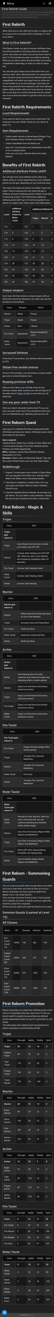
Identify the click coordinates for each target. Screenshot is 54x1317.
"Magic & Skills (24, 393)
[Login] (50, 4)
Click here (7, 429)
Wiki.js (31, 1315)
